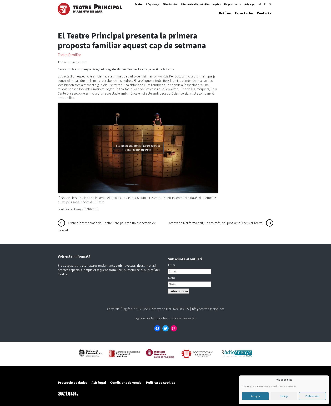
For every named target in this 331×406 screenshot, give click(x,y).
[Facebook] (265, 4)
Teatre (139, 4)
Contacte (264, 13)
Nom (171, 278)
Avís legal (249, 4)
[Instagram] (260, 4)
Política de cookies (160, 382)
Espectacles (244, 13)
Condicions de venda (126, 382)
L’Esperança (152, 4)
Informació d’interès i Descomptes (201, 4)
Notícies (225, 13)
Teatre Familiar (69, 54)
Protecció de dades (72, 382)
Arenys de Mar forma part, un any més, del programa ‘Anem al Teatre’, (216, 223)
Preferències (312, 396)
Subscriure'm (178, 291)
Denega (284, 396)
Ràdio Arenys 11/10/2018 (81, 209)
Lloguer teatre (232, 4)
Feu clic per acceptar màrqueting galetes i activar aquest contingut (138, 147)
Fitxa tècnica (170, 4)
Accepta (255, 396)
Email (172, 265)
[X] (270, 4)
